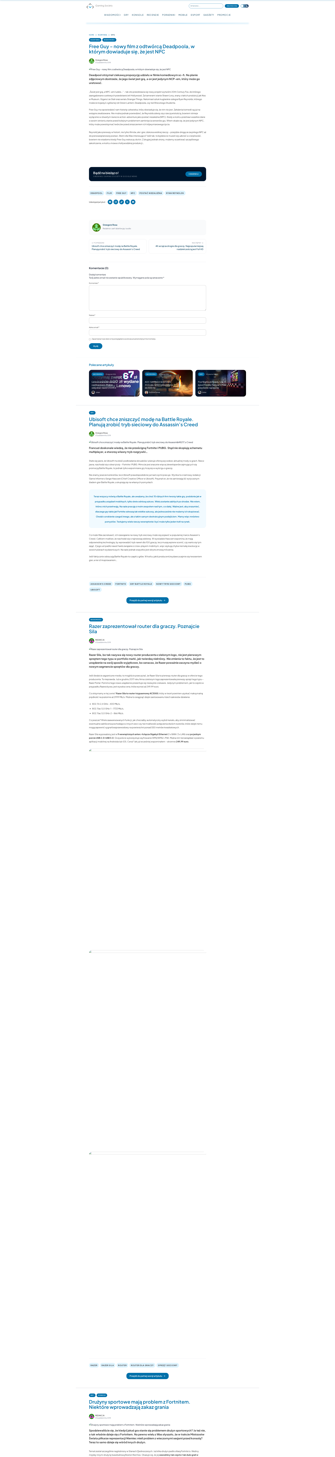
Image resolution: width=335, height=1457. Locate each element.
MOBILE (183, 14)
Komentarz (94, 283)
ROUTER (122, 1365)
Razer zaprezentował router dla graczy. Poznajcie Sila (144, 628)
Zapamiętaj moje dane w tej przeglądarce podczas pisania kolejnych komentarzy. (124, 339)
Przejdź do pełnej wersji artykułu (146, 600)
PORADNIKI (168, 14)
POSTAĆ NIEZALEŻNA (150, 193)
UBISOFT (95, 589)
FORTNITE (120, 584)
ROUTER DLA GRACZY (142, 1365)
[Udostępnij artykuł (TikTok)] (121, 202)
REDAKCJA (99, 640)
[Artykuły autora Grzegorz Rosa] (96, 227)
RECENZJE (153, 14)
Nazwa (92, 315)
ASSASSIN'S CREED (101, 584)
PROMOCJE (224, 14)
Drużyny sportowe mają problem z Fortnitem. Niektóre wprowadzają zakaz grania (139, 1404)
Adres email (94, 327)
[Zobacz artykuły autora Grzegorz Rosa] (91, 61)
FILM (109, 193)
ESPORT (195, 14)
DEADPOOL (97, 193)
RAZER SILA (108, 1365)
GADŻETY (208, 14)
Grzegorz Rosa (101, 60)
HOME (91, 35)
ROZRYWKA (102, 35)
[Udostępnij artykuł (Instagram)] (115, 202)
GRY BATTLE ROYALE (141, 584)
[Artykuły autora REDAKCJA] (91, 640)
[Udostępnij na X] (127, 202)
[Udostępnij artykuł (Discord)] (133, 202)
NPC (133, 193)
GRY (126, 14)
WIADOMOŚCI (112, 14)
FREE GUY (121, 193)
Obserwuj (194, 174)
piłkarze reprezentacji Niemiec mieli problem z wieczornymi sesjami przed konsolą (149, 1438)
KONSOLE (138, 14)
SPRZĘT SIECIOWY (167, 1365)
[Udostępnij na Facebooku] (110, 202)
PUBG (188, 584)
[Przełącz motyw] (245, 6)
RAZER (94, 1365)
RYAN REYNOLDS (175, 193)
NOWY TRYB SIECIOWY (168, 584)
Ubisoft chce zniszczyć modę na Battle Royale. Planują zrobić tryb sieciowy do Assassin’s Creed (143, 421)
